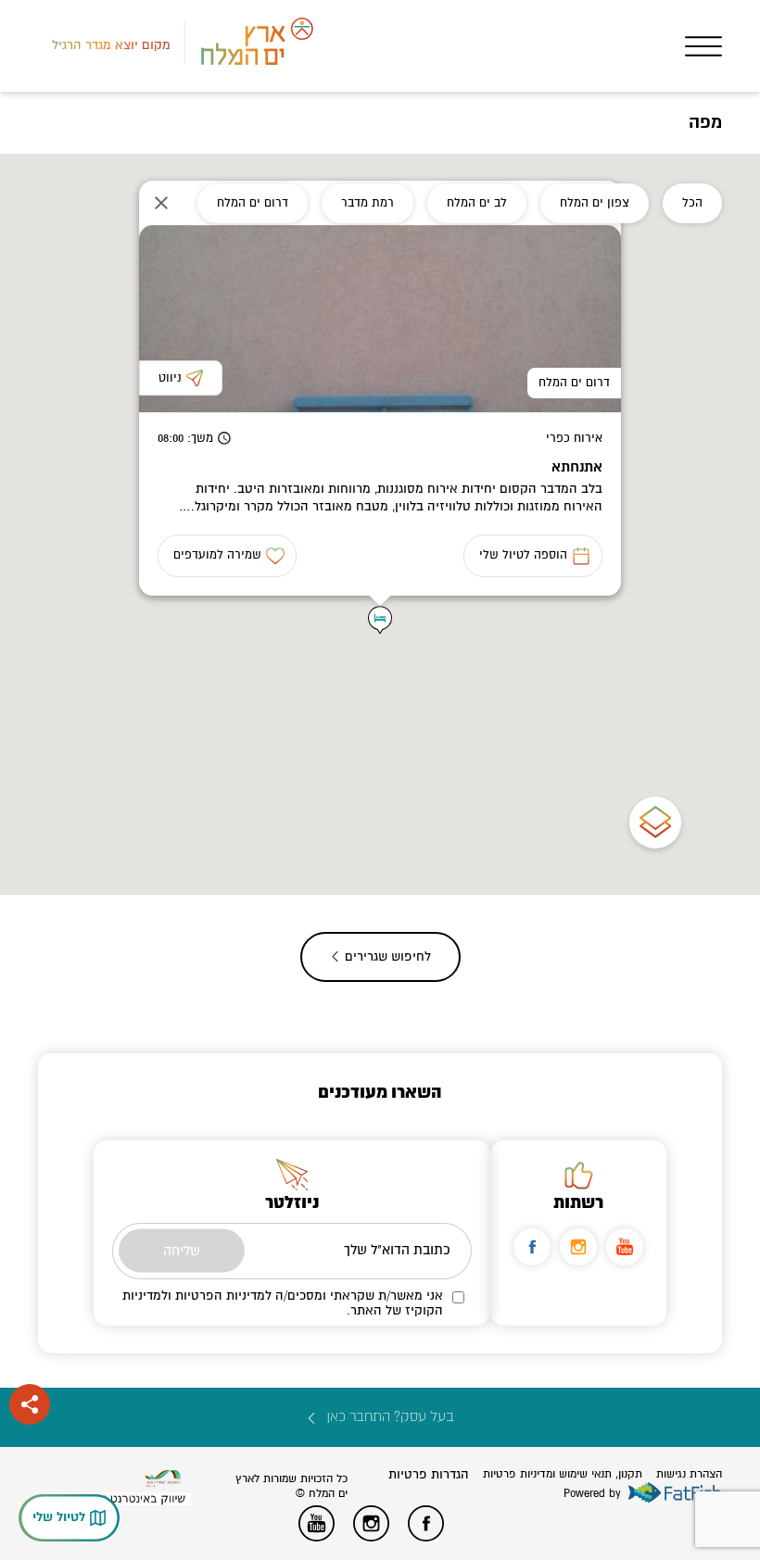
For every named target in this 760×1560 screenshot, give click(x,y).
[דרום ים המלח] (380, 318)
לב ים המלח (477, 202)
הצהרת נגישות (689, 1473)
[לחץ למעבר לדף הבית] (163, 1479)
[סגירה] (161, 203)
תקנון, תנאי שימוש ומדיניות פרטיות (562, 1473)
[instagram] (578, 1246)
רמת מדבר (367, 202)
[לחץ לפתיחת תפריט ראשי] (703, 46)
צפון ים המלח (594, 202)
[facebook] (532, 1246)
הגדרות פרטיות (428, 1474)
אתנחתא (576, 467)
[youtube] (624, 1246)
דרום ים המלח (252, 202)
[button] (380, 620)
